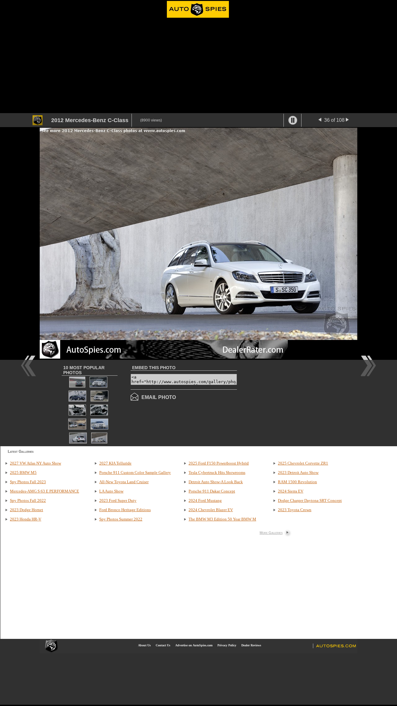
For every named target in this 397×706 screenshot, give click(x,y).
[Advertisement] (198, 66)
